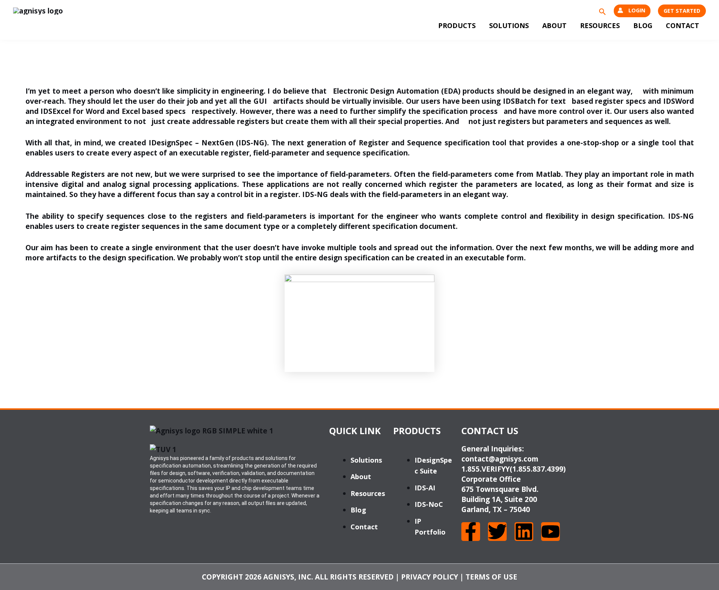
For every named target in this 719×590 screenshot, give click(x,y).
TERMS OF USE (491, 577)
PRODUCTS (457, 25)
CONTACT (682, 25)
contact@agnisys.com (500, 459)
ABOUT (554, 25)
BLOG (642, 25)
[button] (602, 11)
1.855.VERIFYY (485, 469)
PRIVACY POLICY (429, 577)
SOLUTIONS (509, 25)
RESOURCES (600, 25)
